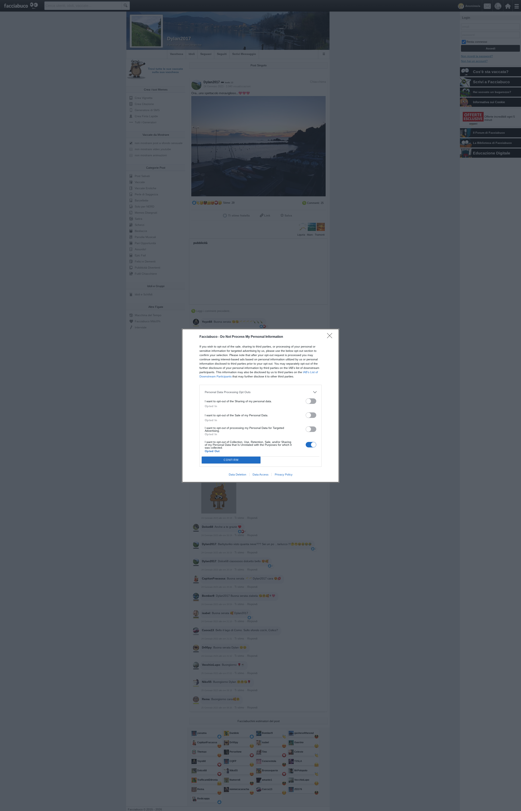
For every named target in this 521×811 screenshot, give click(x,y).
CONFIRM (231, 459)
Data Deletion (237, 474)
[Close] (331, 337)
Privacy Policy (283, 474)
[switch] (311, 401)
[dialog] (260, 405)
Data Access (260, 474)
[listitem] (260, 392)
